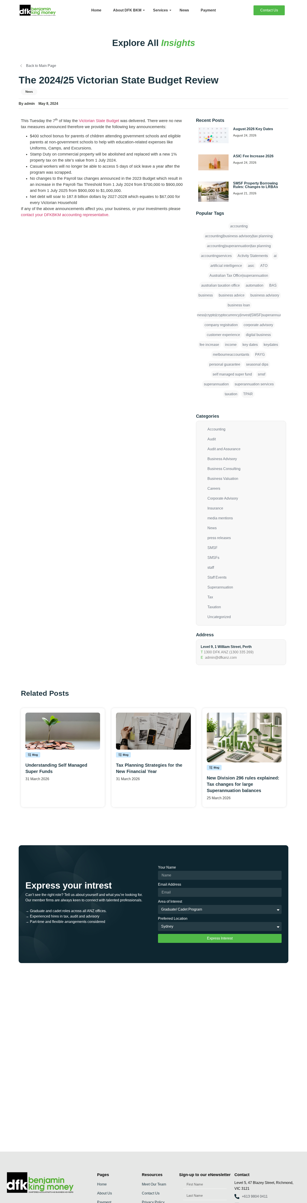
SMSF (212, 548)
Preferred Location (172, 918)
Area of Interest (170, 901)
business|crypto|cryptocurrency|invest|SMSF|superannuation (239, 315)
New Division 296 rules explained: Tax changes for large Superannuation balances (243, 784)
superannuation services (254, 384)
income (231, 345)
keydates (271, 345)
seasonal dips (257, 364)
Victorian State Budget (99, 121)
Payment (208, 10)
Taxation (214, 607)
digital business (258, 335)
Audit (211, 439)
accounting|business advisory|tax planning (239, 236)
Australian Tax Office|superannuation (238, 275)
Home (96, 10)
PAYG (260, 354)
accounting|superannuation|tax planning (239, 246)
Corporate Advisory (222, 498)
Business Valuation (222, 479)
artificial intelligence (226, 266)
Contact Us (151, 1193)
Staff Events (217, 577)
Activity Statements (253, 256)
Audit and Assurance (223, 449)
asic (251, 266)
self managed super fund (232, 374)
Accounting (216, 429)
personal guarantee (224, 364)
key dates (250, 345)
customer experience (223, 335)
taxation (231, 394)
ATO (263, 266)
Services (160, 10)
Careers (213, 488)
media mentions (220, 518)
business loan (239, 305)
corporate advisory (258, 325)
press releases (219, 538)
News (184, 10)
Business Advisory (222, 459)
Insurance (215, 508)
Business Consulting (223, 469)
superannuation (216, 384)
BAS (273, 285)
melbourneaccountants (231, 354)
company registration (221, 325)
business (205, 295)
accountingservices (216, 256)
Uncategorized (219, 617)
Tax (210, 597)
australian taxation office (220, 285)
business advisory (264, 295)
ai (275, 256)
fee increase (209, 345)
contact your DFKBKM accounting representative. (65, 215)
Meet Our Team (154, 1184)
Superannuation (220, 587)
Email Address (169, 884)
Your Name (167, 867)
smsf (261, 374)
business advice (232, 295)
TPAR (248, 394)
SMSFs (213, 558)
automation (254, 285)
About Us (104, 1193)
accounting (239, 226)
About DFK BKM (127, 10)
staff (210, 567)
